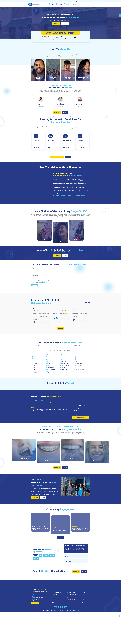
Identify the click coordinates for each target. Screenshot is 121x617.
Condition (46, 555)
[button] (120, 15)
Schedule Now (74, 4)
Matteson (34, 402)
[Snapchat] (64, 607)
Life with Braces (85, 597)
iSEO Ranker (76, 610)
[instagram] (58, 607)
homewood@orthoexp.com (79, 408)
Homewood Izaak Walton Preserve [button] (58, 413)
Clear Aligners (54, 599)
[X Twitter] (57, 607)
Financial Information (71, 590)
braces (58, 91)
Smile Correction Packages (57, 602)
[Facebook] (55, 607)
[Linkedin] (62, 607)
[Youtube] (60, 607)
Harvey (43, 402)
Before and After (85, 601)
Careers (53, 4)
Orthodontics (54, 589)
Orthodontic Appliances (56, 590)
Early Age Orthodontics (56, 592)
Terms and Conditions (71, 599)
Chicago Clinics (35, 602)
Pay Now (60, 4)
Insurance (52, 555)
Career (83, 602)
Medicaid (35, 354)
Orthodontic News (70, 589)
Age (40, 555)
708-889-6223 (76, 410)
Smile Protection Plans (56, 601)
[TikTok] (66, 607)
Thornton (53, 402)
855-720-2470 (80, 1)
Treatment (36, 558)
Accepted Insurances (71, 597)
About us (84, 589)
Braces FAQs (54, 594)
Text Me (67, 4)
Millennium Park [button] (35, 416)
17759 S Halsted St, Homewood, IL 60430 (60, 20)
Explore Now (38, 147)
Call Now (65, 23)
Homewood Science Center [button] (57, 416)
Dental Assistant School (71, 594)
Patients (83, 592)
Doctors (83, 594)
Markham (63, 402)
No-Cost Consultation (71, 592)
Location (35, 555)
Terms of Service (45, 282)
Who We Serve (85, 590)
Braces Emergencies (56, 597)
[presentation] (39, 195)
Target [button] (33, 413)
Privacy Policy (40, 282)
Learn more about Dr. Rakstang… (80, 192)
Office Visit (84, 599)
